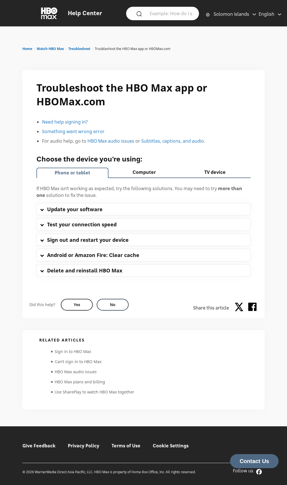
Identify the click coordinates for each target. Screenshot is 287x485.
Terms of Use (126, 446)
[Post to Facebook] (252, 308)
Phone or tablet (72, 173)
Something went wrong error (73, 131)
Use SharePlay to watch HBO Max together (94, 392)
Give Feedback (38, 446)
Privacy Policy (83, 446)
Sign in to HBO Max (73, 351)
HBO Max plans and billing (80, 381)
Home (27, 48)
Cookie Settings (171, 446)
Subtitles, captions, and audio (172, 141)
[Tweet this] (240, 308)
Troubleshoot (79, 48)
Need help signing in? (65, 122)
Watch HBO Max (50, 48)
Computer (144, 172)
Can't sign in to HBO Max (78, 361)
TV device (215, 172)
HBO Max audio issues (110, 141)
